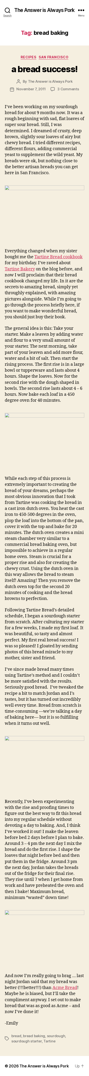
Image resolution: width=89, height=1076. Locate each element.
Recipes (29, 57)
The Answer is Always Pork (44, 10)
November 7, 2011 (31, 89)
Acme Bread (64, 987)
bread (16, 1036)
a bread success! (44, 69)
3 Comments (68, 89)
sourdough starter (26, 1041)
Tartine (49, 1041)
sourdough (56, 1036)
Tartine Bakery (20, 269)
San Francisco (53, 57)
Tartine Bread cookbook (58, 257)
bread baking (34, 1036)
